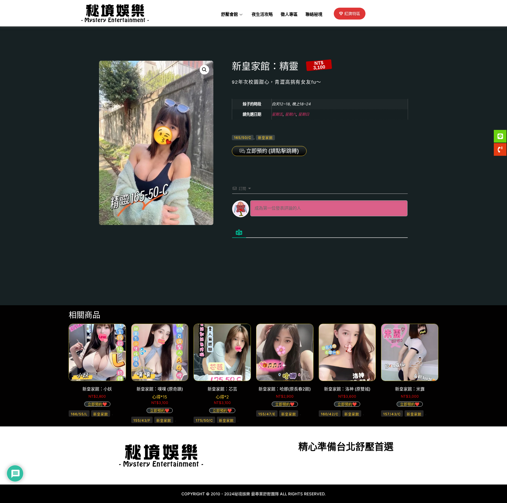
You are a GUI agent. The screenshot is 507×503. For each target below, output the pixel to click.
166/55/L (79, 414)
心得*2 (222, 396)
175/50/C (204, 420)
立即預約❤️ (97, 404)
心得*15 (159, 396)
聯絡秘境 (314, 14)
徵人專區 (289, 14)
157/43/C (392, 414)
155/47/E (266, 414)
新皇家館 (265, 137)
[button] (204, 69)
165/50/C (242, 137)
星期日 (303, 114)
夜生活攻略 (262, 14)
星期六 (290, 114)
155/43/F (142, 420)
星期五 (277, 114)
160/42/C (330, 414)
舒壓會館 (229, 14)
